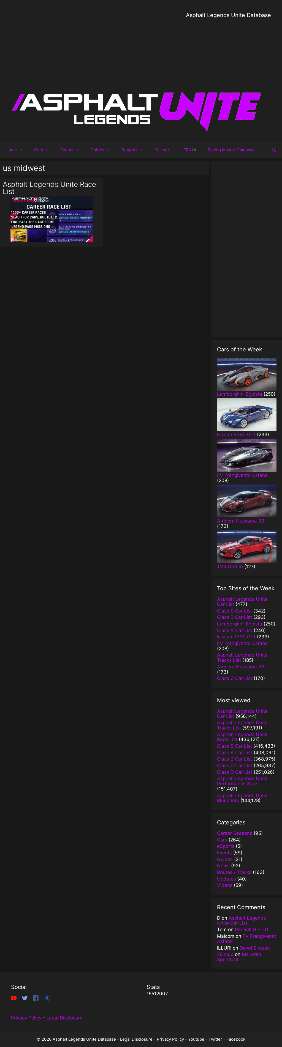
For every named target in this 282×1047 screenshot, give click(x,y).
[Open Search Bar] (274, 150)
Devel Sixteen (255, 948)
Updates (226, 879)
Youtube (196, 1039)
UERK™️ (188, 149)
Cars (38, 149)
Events (67, 149)
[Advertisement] (228, 57)
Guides (97, 149)
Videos (224, 885)
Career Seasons (234, 833)
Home (11, 149)
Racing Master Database (231, 149)
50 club (225, 954)
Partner (161, 149)
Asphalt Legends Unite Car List (241, 920)
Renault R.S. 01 (252, 929)
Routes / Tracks (234, 872)
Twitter (215, 1039)
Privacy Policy (26, 1018)
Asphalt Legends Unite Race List (49, 188)
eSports (225, 846)
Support (129, 149)
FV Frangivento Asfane (246, 938)
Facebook (235, 1039)
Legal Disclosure (64, 1018)
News (223, 865)
